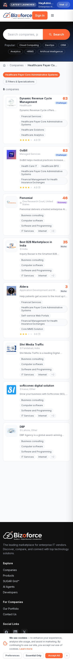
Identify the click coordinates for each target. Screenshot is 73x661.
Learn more (25, 648)
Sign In (40, 15)
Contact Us (9, 614)
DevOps (49, 45)
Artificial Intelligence (51, 51)
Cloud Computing (29, 45)
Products (8, 575)
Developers (10, 592)
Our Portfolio (11, 608)
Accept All (54, 655)
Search (58, 34)
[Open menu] (52, 15)
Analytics (15, 51)
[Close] (66, 655)
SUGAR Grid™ (11, 581)
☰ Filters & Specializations (19, 81)
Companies (17, 65)
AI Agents (9, 586)
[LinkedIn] (15, 632)
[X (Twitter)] (24, 632)
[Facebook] (6, 632)
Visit (61, 4)
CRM (63, 45)
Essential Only (33, 655)
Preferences (12, 655)
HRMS (30, 51)
